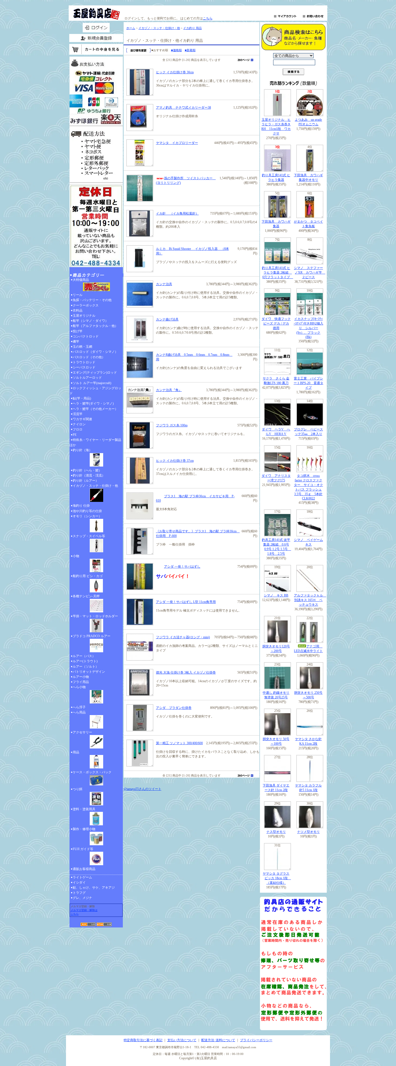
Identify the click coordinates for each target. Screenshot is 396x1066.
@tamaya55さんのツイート (142, 789)
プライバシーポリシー (256, 1040)
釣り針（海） (82, 450)
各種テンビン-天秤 (86, 596)
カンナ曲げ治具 (167, 319)
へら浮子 (79, 707)
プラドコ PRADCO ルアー (91, 636)
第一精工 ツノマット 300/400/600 (179, 743)
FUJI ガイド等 (83, 849)
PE (75, 435)
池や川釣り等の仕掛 (87, 511)
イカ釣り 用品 (192, 28)
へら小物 (79, 687)
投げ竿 (77, 331)
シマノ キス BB (276, 595)
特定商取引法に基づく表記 (143, 1040)
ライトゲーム (82, 877)
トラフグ (79, 893)
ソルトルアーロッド (87, 378)
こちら (208, 18)
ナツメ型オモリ (308, 832)
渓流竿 (77, 414)
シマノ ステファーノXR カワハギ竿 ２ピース (309, 272)
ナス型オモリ (276, 832)
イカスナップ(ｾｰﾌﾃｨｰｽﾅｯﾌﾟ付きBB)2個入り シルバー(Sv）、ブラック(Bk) (308, 328)
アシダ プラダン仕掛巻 (174, 708)
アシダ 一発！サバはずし (182, 566)
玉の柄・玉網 (82, 347)
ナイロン (79, 424)
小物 (76, 556)
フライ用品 (81, 682)
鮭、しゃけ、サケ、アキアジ (94, 887)
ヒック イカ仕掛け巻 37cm (175, 461)
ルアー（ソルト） (86, 666)
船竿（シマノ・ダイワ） (90, 321)
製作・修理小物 (84, 829)
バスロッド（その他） (89, 357)
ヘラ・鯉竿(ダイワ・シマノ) (93, 403)
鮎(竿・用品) (82, 398)
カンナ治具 (164, 284)
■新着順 (190, 50)
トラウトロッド (84, 362)
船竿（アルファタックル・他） (95, 326)
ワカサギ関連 (82, 419)
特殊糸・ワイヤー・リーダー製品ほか (95, 442)
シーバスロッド (84, 367)
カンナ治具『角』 (169, 390)
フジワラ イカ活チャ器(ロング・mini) (183, 637)
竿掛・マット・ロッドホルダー (95, 616)
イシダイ (79, 882)
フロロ (77, 429)
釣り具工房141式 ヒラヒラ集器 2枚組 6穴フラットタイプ (277, 272)
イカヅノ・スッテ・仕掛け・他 (95, 486)
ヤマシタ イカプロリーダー (177, 143)
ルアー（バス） (84, 656)
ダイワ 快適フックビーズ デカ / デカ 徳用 (276, 323)
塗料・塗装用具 (84, 809)
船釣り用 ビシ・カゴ (88, 576)
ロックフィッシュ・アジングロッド (95, 390)
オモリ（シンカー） (87, 516)
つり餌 (77, 789)
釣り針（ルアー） (86, 480)
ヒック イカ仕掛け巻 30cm (175, 72)
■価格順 (176, 50)
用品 (76, 752)
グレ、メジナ (82, 898)
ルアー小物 (81, 677)
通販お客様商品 (84, 869)
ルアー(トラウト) (85, 661)
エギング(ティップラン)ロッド (95, 372)
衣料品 (77, 310)
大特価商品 (81, 280)
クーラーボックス (86, 305)
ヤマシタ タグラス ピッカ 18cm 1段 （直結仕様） (277, 878)
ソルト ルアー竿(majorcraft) (92, 383)
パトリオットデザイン (89, 672)
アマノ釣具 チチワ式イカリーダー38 (183, 107)
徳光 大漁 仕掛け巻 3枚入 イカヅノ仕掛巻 (186, 672)
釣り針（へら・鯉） (87, 470)
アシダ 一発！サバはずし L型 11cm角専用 (186, 602)
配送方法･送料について (218, 1040)
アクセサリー (82, 732)
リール (77, 295)
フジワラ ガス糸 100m (171, 425)
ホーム (130, 28)
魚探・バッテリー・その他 (92, 300)
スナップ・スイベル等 (89, 536)
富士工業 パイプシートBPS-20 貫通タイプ (308, 383)
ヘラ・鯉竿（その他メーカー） (95, 409)
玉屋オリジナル (84, 316)
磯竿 (76, 341)
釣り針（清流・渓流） (89, 475)
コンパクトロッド (86, 336)
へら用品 (79, 712)
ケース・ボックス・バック (92, 772)
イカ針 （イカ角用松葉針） (177, 213)
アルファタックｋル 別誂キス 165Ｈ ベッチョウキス (310, 600)
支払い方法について (181, 1040)
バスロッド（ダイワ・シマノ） (95, 352)
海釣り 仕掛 (81, 506)
